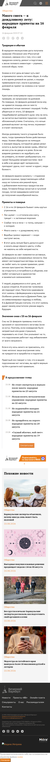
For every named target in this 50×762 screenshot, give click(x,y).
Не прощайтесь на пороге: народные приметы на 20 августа (26, 423)
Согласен (5, 760)
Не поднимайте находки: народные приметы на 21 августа (26, 411)
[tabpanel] (25, 458)
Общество (9, 510)
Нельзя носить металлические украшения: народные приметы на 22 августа (29, 399)
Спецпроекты (9, 702)
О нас (21, 702)
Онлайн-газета (37, 697)
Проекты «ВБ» (20, 697)
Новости (6, 697)
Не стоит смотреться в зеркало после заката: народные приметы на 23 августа (28, 387)
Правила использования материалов (13, 716)
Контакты (7, 706)
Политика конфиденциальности (12, 718)
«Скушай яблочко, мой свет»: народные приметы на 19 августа (27, 435)
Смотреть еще (26, 445)
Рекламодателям (35, 702)
